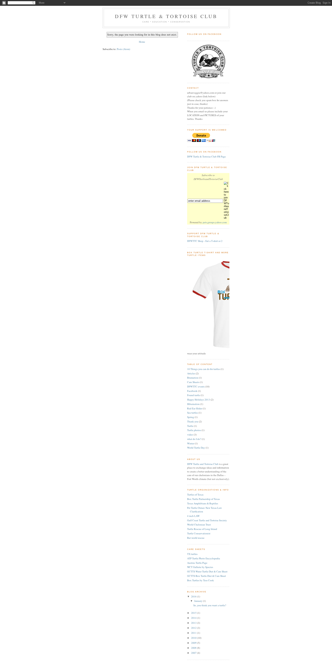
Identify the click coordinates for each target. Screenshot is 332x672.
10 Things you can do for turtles (203, 369)
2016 (194, 596)
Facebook (192, 391)
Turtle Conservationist (198, 533)
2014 (194, 618)
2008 (194, 648)
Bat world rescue (195, 538)
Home (142, 41)
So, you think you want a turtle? (209, 605)
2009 (194, 643)
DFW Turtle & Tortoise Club (166, 16)
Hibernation (193, 404)
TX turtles (192, 554)
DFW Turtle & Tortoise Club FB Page (206, 156)
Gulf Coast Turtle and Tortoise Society (207, 520)
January (198, 601)
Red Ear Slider (194, 408)
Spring (190, 417)
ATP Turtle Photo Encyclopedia (203, 558)
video (190, 434)
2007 (194, 653)
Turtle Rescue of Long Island (202, 529)
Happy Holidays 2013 (198, 399)
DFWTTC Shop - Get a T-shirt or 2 (204, 241)
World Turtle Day (196, 447)
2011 (194, 633)
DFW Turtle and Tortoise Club (202, 464)
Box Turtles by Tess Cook (200, 580)
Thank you (192, 421)
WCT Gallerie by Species (200, 567)
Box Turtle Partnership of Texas (203, 499)
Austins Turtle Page (197, 563)
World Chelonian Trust (199, 524)
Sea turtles (192, 412)
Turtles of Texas (195, 494)
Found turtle (193, 395)
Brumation (192, 377)
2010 (194, 638)
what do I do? (194, 439)
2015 (194, 613)
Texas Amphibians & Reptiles (202, 503)
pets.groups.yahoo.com (215, 222)
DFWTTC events (196, 386)
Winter (190, 443)
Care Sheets (193, 382)
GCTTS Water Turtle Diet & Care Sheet (207, 571)
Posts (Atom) (123, 49)
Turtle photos (194, 430)
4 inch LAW (193, 516)
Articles (191, 373)
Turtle (190, 426)
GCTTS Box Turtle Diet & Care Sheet (206, 576)
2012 (194, 628)
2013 (194, 623)
